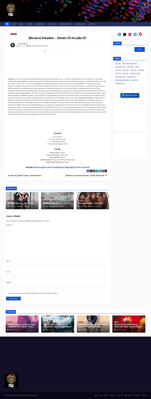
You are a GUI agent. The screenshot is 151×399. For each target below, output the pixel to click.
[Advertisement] (130, 116)
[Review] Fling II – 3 (51, 203)
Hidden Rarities (65, 24)
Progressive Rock (120, 77)
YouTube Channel (81, 167)
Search (117, 43)
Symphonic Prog (120, 83)
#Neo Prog (32, 46)
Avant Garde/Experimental (129, 63)
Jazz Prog (133, 70)
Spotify (70, 167)
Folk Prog (118, 70)
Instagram (62, 167)
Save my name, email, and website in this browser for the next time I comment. (32, 293)
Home (14, 24)
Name (8, 261)
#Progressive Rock (42, 46)
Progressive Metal (135, 73)
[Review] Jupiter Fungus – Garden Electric (26, 176)
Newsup (27, 395)
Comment (9, 225)
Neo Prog (118, 73)
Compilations (80, 24)
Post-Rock (125, 73)
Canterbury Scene (120, 67)
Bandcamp (38, 167)
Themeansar (34, 395)
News (21, 24)
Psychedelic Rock (131, 77)
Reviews (30, 24)
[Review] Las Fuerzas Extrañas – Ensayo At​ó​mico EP (85, 176)
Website (8, 282)
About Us (92, 24)
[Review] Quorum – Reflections (21, 203)
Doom (137, 67)
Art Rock (118, 63)
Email (8, 272)
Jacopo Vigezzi (23, 43)
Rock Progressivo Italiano (122, 80)
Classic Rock (130, 67)
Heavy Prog (126, 70)
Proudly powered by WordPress (12, 395)
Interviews (40, 24)
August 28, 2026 (14, 329)
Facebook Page (50, 167)
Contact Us (52, 24)
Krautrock (141, 70)
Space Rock (134, 80)
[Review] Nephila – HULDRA (90, 203)
